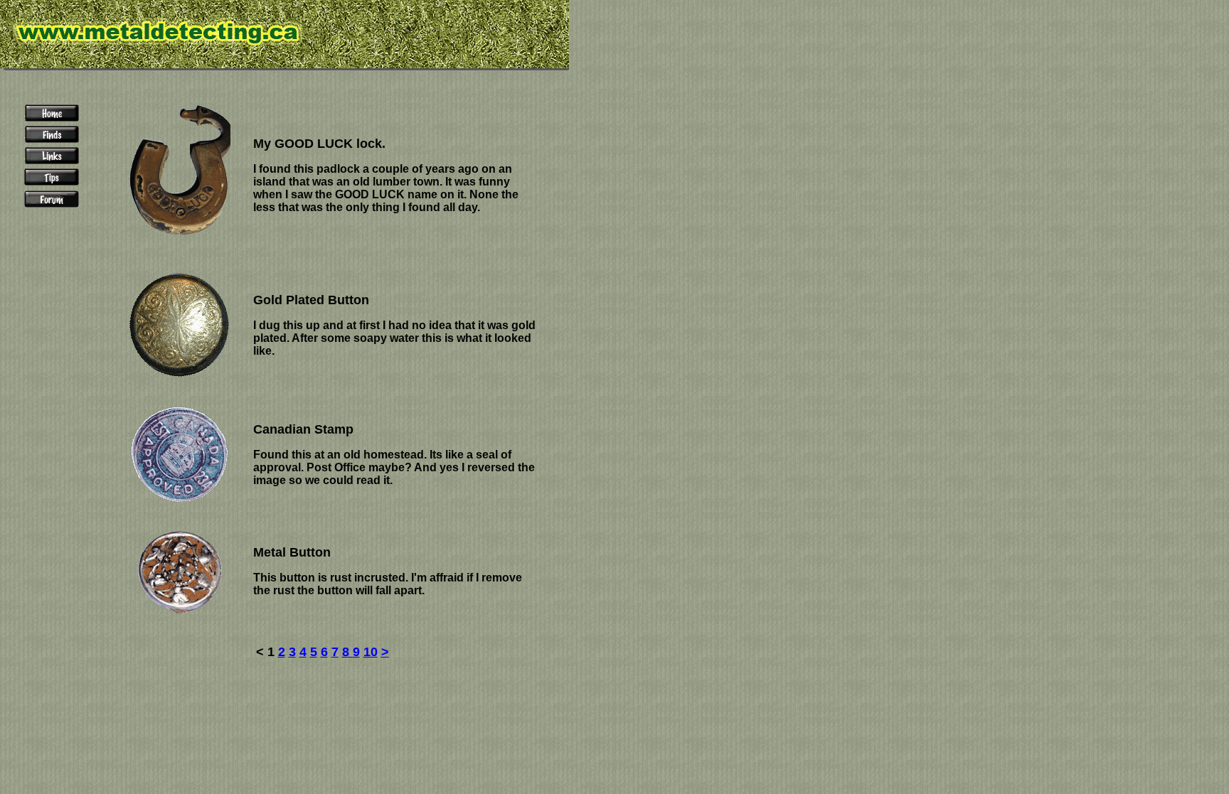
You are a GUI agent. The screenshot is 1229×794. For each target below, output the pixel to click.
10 (370, 652)
